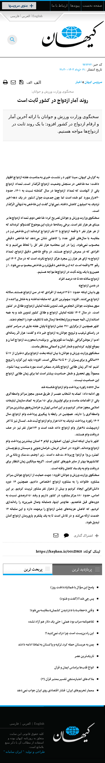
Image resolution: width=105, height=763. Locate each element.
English (37, 16)
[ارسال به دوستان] (13, 82)
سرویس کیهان (93, 82)
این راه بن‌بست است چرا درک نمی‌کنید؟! (69, 633)
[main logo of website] (66, 34)
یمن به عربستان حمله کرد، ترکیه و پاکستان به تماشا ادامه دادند (56, 644)
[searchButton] (12, 40)
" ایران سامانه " (14, 751)
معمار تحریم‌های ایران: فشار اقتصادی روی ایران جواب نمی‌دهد (55, 690)
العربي (26, 16)
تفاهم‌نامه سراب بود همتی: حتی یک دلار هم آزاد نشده (61, 622)
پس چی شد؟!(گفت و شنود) (77, 599)
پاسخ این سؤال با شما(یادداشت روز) (72, 587)
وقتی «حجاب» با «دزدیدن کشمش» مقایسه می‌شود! (62, 610)
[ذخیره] (21, 82)
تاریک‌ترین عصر (84, 656)
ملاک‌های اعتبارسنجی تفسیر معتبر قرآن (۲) (67, 679)
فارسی (14, 16)
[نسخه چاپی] (5, 82)
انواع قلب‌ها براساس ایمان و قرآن (74, 667)
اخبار (78, 82)
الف (29, 82)
